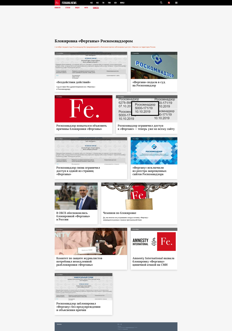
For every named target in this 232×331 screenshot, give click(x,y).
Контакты (59, 324)
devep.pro (125, 329)
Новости (57, 8)
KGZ (97, 3)
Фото (86, 8)
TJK (103, 3)
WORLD (122, 3)
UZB (115, 3)
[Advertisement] (116, 26)
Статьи (67, 8)
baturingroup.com (130, 327)
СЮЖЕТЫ (96, 8)
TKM (109, 3)
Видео (77, 8)
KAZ (91, 3)
